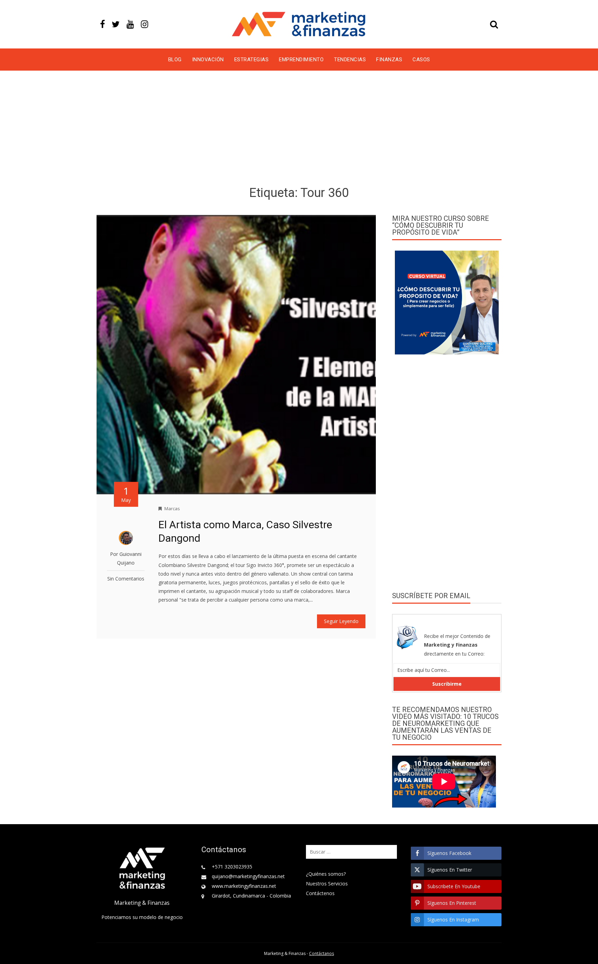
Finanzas (389, 59)
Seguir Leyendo (341, 621)
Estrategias (251, 59)
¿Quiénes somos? (326, 874)
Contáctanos (321, 953)
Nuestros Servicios (327, 883)
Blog (175, 59)
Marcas (172, 508)
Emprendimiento (301, 59)
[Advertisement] (299, 129)
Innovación (208, 59)
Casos (421, 59)
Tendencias (350, 59)
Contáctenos (320, 893)
